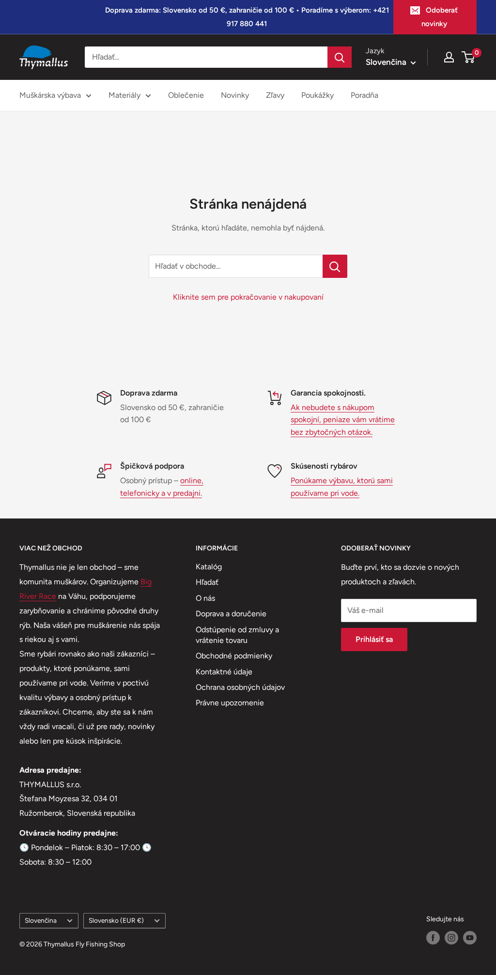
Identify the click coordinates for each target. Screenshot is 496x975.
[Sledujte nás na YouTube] (470, 938)
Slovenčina (41, 920)
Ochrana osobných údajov (240, 687)
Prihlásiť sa (374, 639)
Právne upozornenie (230, 702)
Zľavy (275, 95)
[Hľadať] (339, 57)
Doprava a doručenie (231, 613)
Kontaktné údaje (224, 671)
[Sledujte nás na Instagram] (451, 938)
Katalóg (209, 566)
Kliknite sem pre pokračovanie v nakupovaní (248, 297)
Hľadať (207, 582)
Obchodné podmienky (234, 655)
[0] (469, 57)
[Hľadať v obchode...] (335, 266)
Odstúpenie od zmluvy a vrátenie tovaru (237, 635)
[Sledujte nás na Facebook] (433, 938)
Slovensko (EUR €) (116, 920)
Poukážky (317, 95)
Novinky (235, 95)
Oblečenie (186, 95)
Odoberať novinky (439, 17)
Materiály (124, 95)
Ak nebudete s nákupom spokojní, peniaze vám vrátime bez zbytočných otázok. (343, 420)
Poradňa (364, 95)
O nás (205, 598)
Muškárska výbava (50, 95)
